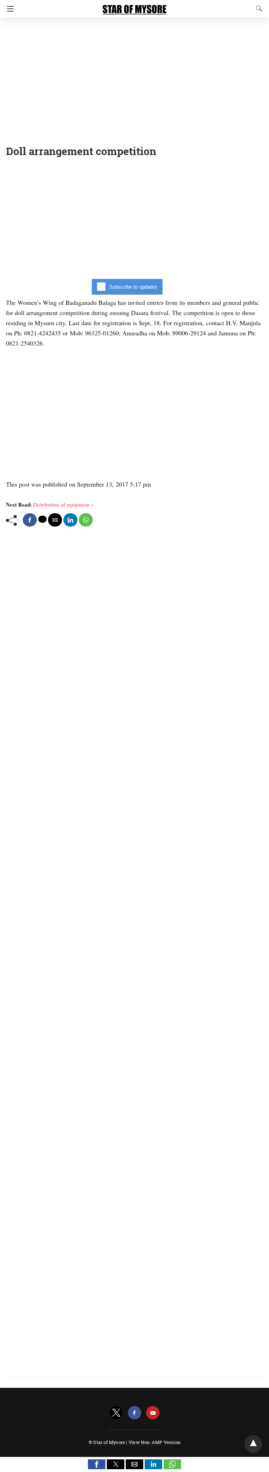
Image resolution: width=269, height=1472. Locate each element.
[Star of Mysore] (134, 6)
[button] (96, 1464)
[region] (134, 79)
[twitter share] (42, 519)
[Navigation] (8, 9)
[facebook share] (30, 520)
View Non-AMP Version (154, 1442)
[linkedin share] (70, 520)
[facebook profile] (134, 1413)
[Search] (257, 8)
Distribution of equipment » (63, 504)
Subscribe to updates (133, 287)
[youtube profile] (152, 1413)
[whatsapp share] (86, 520)
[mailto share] (55, 520)
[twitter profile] (116, 1413)
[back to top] (253, 1444)
